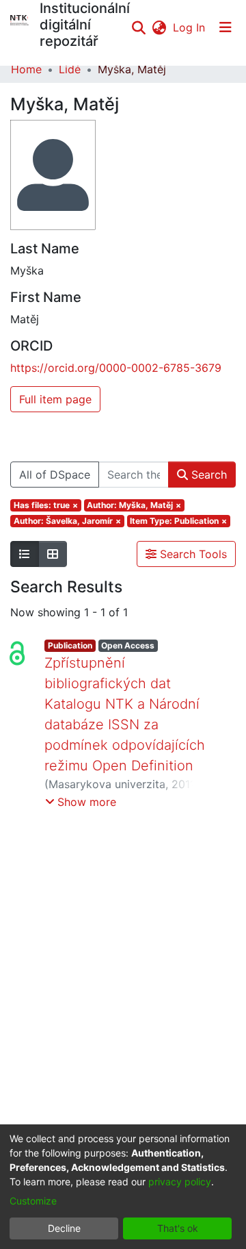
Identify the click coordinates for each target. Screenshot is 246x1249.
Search (207, 474)
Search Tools (191, 554)
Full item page (55, 399)
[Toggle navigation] (225, 27)
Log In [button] (189, 27)
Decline (64, 1228)
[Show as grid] (52, 554)
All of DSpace (54, 474)
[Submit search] (138, 27)
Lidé (70, 69)
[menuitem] (158, 27)
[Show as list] (24, 554)
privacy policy (179, 1181)
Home (26, 69)
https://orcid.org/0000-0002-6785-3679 (115, 368)
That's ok (177, 1228)
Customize (33, 1201)
